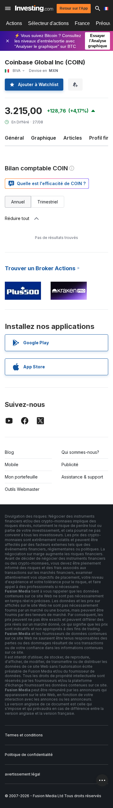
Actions (14, 23)
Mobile (11, 464)
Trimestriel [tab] (47, 201)
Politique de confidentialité (29, 754)
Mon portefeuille (21, 476)
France (82, 23)
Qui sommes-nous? (80, 452)
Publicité (69, 464)
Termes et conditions (24, 735)
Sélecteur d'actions (48, 23)
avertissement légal (22, 774)
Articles (72, 138)
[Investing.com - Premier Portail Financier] (34, 8)
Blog (9, 452)
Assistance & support (82, 476)
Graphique (43, 138)
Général (14, 138)
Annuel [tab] (18, 201)
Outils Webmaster (22, 489)
